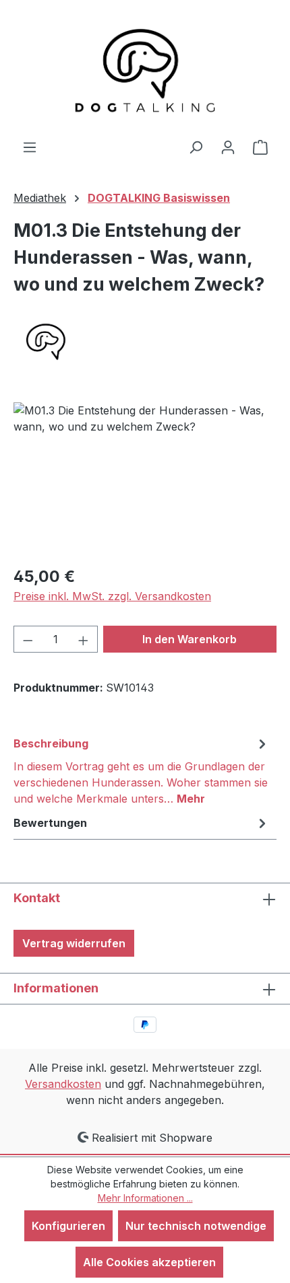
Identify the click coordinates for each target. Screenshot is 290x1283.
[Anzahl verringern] (27, 639)
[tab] (141, 770)
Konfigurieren (68, 1226)
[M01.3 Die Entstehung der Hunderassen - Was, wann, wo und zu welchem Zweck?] (145, 478)
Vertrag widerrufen (73, 943)
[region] (145, 478)
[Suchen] (195, 146)
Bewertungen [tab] (50, 823)
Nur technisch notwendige (195, 1226)
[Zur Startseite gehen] (145, 69)
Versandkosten (63, 1084)
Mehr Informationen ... (145, 1198)
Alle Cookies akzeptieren (149, 1262)
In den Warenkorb (189, 639)
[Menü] (29, 146)
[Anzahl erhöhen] (83, 639)
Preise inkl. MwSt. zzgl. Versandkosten (112, 596)
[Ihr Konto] (228, 146)
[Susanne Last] (145, 341)
